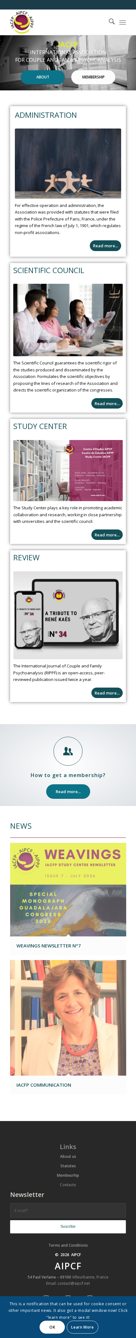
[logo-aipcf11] (56, 22)
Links (68, 1146)
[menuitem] (108, 22)
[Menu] (122, 22)
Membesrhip (68, 1175)
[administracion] (68, 164)
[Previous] (5, 63)
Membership (93, 77)
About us (68, 1156)
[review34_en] (68, 615)
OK (52, 1327)
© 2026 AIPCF (68, 1254)
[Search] (108, 22)
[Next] (130, 63)
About (42, 77)
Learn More (82, 1327)
